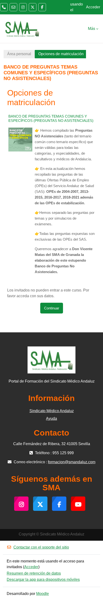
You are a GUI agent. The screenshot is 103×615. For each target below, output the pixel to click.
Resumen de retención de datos (34, 573)
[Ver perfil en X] (32, 7)
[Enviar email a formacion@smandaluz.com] (13, 7)
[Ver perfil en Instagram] (23, 7)
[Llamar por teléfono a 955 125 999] (4, 7)
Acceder (93, 7)
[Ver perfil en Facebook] (42, 7)
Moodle (42, 594)
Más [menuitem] (91, 29)
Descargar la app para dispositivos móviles (43, 579)
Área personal (19, 54)
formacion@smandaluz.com (71, 462)
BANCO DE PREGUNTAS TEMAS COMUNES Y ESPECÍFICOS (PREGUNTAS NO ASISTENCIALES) (50, 118)
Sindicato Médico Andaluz (51, 411)
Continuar (51, 308)
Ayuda (51, 418)
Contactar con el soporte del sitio (41, 547)
